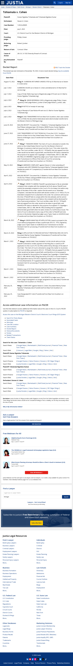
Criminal (39, 546)
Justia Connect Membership (45, 626)
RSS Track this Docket (62, 68)
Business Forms (8, 632)
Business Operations (10, 573)
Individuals (40, 540)
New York (39, 613)
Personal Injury (41, 560)
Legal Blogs (7, 629)
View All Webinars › (36, 472)
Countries (6, 643)
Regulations (7, 604)
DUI (37, 551)
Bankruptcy (40, 543)
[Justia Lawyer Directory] (46, 659)
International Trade (9, 582)
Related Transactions (13, 335)
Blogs (38, 585)
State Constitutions (42, 598)
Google (35, 350)
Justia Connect (8, 663)
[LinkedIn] (27, 659)
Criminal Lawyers (8, 549)
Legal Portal (18, 663)
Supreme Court (8, 607)
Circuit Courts (7, 610)
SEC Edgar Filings (53, 361)
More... (5, 563)
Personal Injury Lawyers (11, 560)
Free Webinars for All (12, 433)
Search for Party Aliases (14, 318)
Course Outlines (41, 579)
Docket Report (11, 329)
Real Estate (6, 585)
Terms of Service (40, 663)
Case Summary (11, 327)
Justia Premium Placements (45, 632)
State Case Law (41, 604)
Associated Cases (12, 320)
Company (26, 663)
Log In (61, 2)
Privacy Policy (51, 663)
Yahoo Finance (34, 361)
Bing (41, 350)
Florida (38, 610)
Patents (5, 637)
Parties (8, 333)
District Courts (7, 613)
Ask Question (36, 424)
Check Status (10, 337)
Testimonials (40, 643)
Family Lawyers (8, 557)
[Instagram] (35, 659)
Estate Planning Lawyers (11, 554)
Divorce (39, 549)
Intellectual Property (9, 579)
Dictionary (39, 571)
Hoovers (43, 361)
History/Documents (13, 331)
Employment (7, 576)
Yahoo (46, 350)
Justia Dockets (22, 364)
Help (32, 663)
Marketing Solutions (44, 623)
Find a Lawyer (9, 488)
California (39, 607)
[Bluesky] (40, 659)
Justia (39, 655)
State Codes (40, 601)
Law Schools (41, 568)
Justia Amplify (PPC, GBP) (44, 637)
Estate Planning (41, 554)
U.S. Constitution (8, 598)
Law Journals (40, 582)
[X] (43, 659)
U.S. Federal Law (9, 595)
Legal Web (28, 350)
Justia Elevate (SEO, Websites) (46, 635)
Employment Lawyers (10, 551)
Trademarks (7, 640)
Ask (51, 350)
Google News (21, 345)
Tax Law (5, 588)
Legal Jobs (6, 626)
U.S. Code (6, 601)
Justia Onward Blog (42, 640)
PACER (22, 311)
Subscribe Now (37, 523)
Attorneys (9, 322)
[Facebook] (33, 659)
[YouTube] (30, 659)
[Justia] (14, 2)
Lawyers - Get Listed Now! (37, 502)
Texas (38, 615)
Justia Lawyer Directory (44, 629)
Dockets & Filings (8, 615)
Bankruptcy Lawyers (9, 543)
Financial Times (57, 345)
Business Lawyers (9, 546)
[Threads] (38, 659)
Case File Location (12, 324)
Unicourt (20, 350)
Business (6, 568)
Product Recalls (8, 635)
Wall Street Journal (44, 345)
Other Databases (9, 623)
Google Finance (22, 361)
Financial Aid (40, 576)
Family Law (40, 557)
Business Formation (9, 571)
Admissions (40, 573)
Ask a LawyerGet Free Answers (10, 416)
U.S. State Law (42, 595)
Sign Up (68, 2)
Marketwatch (32, 345)
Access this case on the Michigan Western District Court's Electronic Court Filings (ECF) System (34, 314)
